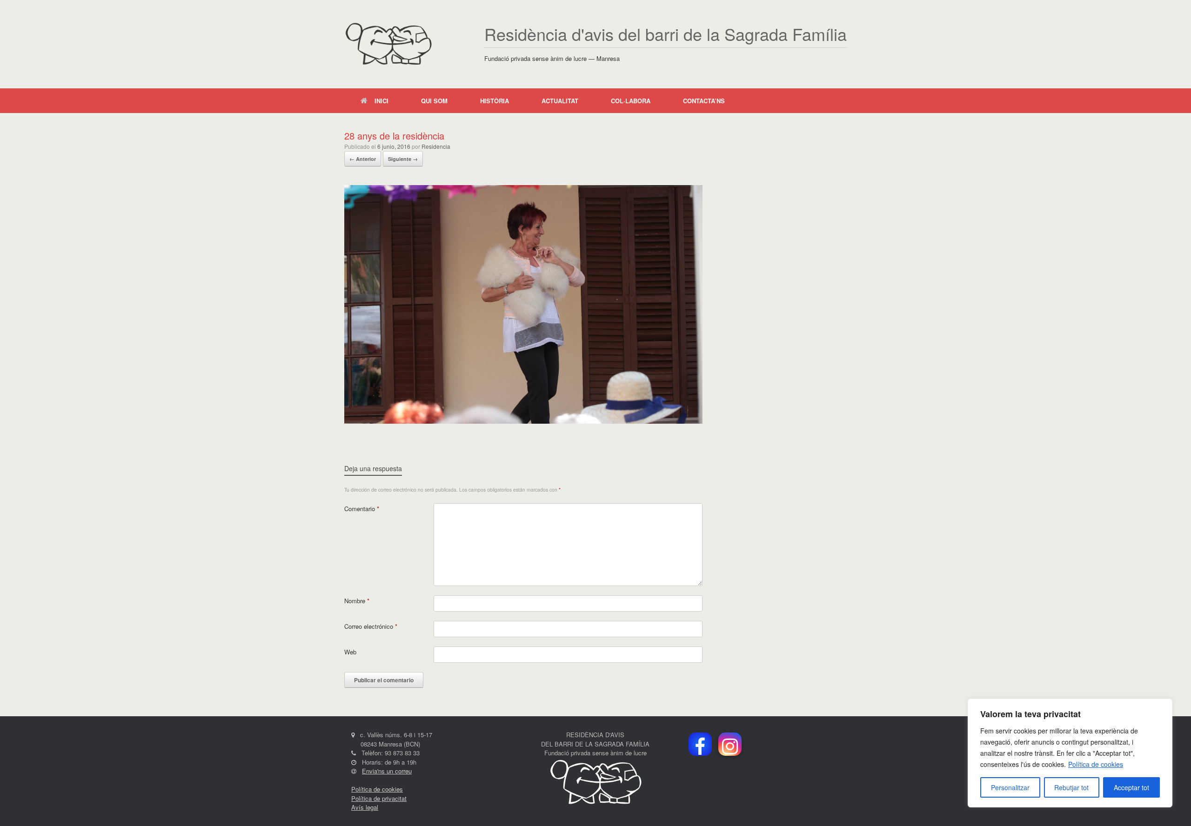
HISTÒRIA (494, 100)
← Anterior (362, 158)
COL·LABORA (630, 100)
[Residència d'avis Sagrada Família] (388, 44)
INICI (381, 100)
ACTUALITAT (560, 100)
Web (350, 651)
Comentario (361, 508)
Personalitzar (1010, 787)
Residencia (436, 146)
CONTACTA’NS (704, 100)
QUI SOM (434, 100)
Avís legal (364, 807)
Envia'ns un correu (387, 770)
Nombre (356, 600)
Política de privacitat (379, 798)
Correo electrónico (370, 626)
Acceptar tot (1131, 787)
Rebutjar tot (1071, 787)
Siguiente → (403, 158)
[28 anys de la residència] (523, 421)
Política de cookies (1095, 764)
